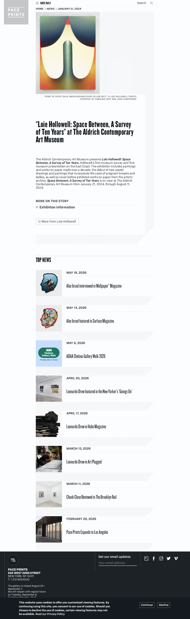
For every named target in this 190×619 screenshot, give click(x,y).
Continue (147, 604)
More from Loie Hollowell (59, 221)
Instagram (162, 558)
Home (40, 8)
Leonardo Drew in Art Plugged (84, 461)
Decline (163, 604)
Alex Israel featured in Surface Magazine (90, 320)
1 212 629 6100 (20, 579)
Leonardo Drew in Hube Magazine (86, 426)
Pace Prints (18, 569)
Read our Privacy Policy (50, 614)
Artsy (147, 558)
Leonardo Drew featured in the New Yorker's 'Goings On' (99, 391)
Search (152, 3)
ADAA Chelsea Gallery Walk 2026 (85, 356)
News (51, 8)
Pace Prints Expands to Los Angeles (87, 531)
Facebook (154, 558)
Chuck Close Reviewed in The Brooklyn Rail (91, 496)
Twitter (169, 558)
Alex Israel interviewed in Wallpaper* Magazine (94, 285)
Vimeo (176, 558)
